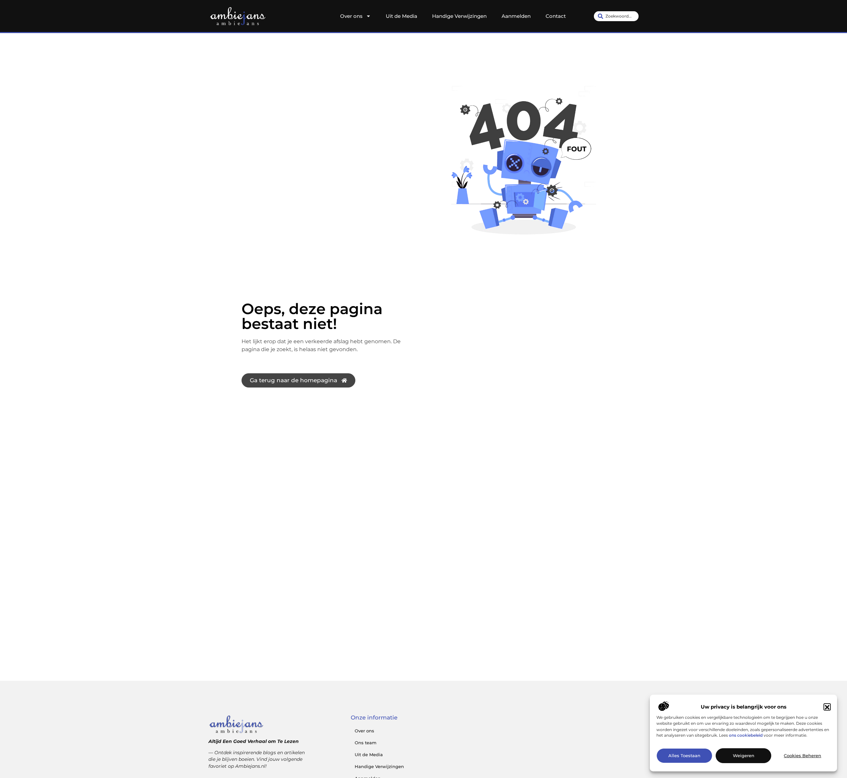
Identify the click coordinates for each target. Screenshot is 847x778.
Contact (556, 16)
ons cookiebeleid (746, 735)
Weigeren (743, 755)
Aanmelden (516, 16)
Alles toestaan (684, 755)
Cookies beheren (802, 755)
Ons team (366, 742)
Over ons (351, 16)
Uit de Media (401, 16)
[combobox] (616, 16)
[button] (827, 707)
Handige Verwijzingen (459, 16)
